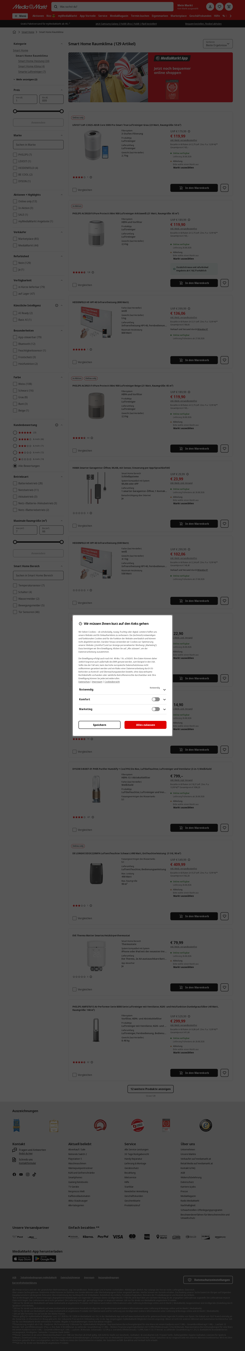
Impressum (97, 681)
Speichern (99, 725)
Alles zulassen (145, 725)
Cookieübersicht (112, 681)
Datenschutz (84, 681)
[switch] (156, 699)
